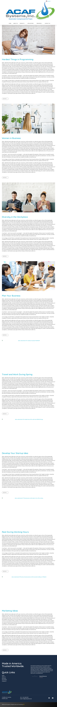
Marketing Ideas (10, 610)
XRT (24, 704)
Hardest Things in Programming (17, 59)
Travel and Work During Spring (17, 374)
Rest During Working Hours (15, 532)
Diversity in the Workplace (15, 217)
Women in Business (11, 138)
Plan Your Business (11, 295)
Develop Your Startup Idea (15, 453)
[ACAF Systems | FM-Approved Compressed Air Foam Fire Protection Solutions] (30, 10)
